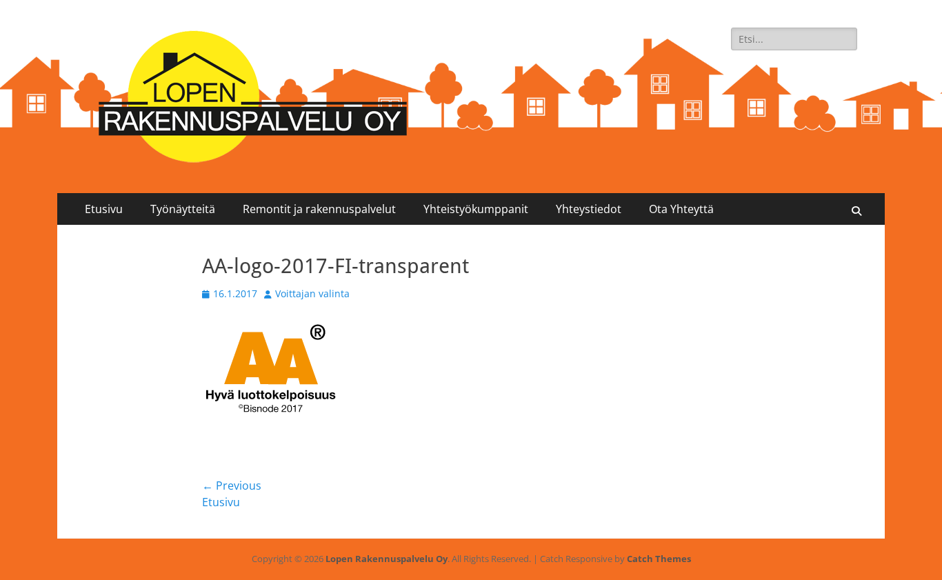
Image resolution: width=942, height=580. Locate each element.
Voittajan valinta (312, 293)
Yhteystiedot (588, 209)
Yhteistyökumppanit (475, 209)
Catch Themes (659, 558)
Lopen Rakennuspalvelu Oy (386, 558)
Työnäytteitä (182, 209)
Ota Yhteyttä (681, 209)
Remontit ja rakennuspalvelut (319, 209)
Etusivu (104, 209)
